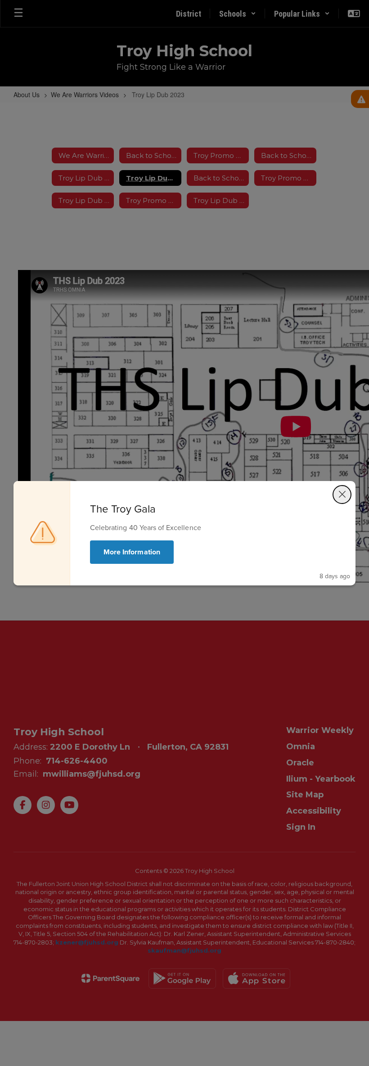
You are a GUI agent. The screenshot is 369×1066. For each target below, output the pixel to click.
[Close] (342, 495)
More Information (132, 552)
